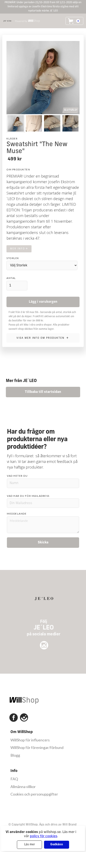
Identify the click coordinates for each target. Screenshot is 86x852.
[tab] (15, 123)
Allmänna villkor (23, 786)
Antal (11, 278)
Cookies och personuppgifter (34, 794)
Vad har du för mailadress (28, 495)
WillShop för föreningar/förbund (36, 747)
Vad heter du (17, 475)
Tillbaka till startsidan (43, 392)
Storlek (12, 258)
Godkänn (56, 844)
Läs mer (29, 844)
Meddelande (17, 513)
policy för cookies (43, 836)
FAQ (14, 779)
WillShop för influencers (30, 740)
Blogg (15, 755)
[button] (74, 21)
